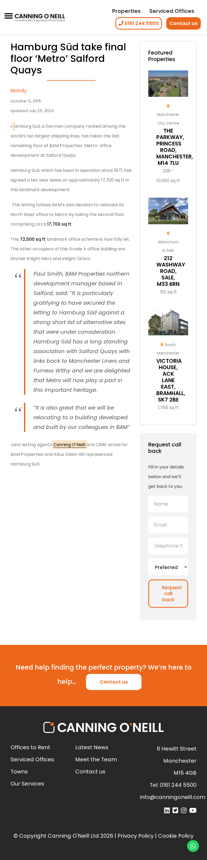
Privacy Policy (136, 836)
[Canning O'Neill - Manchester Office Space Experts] (40, 17)
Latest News (91, 747)
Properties (126, 11)
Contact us (184, 23)
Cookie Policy (176, 836)
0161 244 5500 (141, 23)
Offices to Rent (30, 747)
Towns (19, 771)
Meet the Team (96, 759)
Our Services (27, 783)
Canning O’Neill (69, 445)
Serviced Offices (171, 11)
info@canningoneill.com (172, 797)
